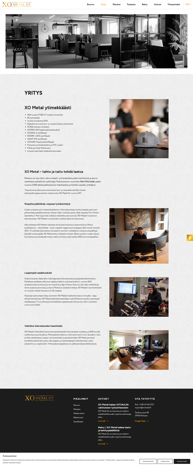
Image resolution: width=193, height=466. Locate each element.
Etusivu (90, 4)
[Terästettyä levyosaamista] (17, 4)
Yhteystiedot (174, 4)
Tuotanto (131, 4)
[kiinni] (190, 454)
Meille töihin (79, 413)
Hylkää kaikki (165, 461)
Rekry (144, 4)
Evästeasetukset (148, 461)
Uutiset (157, 4)
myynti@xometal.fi (143, 407)
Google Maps (140, 421)
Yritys (103, 4)
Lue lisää (101, 421)
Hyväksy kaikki (182, 461)
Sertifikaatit (78, 421)
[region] (96, 459)
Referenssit (78, 417)
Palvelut (117, 4)
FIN (187, 4)
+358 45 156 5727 (146, 404)
